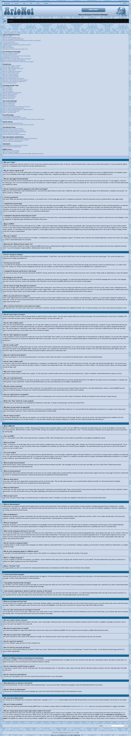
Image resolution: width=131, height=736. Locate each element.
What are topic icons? (9, 98)
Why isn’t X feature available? (11, 152)
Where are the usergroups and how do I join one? (16, 106)
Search (125, 3)
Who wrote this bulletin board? (11, 151)
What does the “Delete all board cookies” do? (15, 49)
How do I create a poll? (9, 70)
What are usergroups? (9, 105)
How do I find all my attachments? (12, 147)
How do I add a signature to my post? (13, 68)
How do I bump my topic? (10, 83)
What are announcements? (10, 94)
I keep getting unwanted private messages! (14, 118)
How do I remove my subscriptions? (12, 141)
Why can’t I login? (7, 36)
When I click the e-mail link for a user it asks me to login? (18, 61)
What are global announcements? (12, 92)
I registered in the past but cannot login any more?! (17, 45)
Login (5, 17)
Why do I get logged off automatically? (13, 39)
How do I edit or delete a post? (11, 67)
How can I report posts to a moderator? (13, 78)
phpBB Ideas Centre (82, 706)
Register (11, 17)
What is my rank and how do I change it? (14, 60)
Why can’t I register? (8, 47)
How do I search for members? (11, 133)
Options (18, 17)
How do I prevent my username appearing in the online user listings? (22, 40)
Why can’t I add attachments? (11, 75)
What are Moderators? (9, 104)
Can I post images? (8, 91)
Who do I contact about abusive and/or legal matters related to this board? (23, 153)
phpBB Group (52, 700)
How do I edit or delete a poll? (11, 73)
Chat (31, 3)
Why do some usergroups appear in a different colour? (18, 109)
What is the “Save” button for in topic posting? (15, 80)
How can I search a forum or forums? (13, 128)
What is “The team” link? (9, 112)
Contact (46, 3)
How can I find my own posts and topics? (14, 134)
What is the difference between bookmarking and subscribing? (20, 138)
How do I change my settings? (11, 53)
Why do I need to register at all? (11, 37)
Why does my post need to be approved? (14, 81)
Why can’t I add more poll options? (12, 71)
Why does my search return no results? (13, 130)
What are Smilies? (8, 90)
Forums (16, 3)
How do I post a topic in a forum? (12, 65)
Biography (7, 3)
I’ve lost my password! (9, 42)
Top (3, 167)
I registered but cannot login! (10, 43)
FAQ (24, 3)
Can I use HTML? (7, 88)
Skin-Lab (74, 732)
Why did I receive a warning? (11, 77)
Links (38, 3)
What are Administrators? (10, 102)
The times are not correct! (10, 54)
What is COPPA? (7, 46)
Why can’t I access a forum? (10, 74)
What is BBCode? (7, 87)
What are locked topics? (9, 97)
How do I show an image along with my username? (17, 59)
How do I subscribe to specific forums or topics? (16, 140)
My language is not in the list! (11, 57)
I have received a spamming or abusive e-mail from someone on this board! (23, 119)
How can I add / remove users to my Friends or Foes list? (18, 124)
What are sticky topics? (9, 95)
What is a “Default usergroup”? (11, 111)
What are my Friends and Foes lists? (13, 123)
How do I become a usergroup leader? (13, 108)
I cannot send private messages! (12, 116)
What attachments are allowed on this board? (15, 145)
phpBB (58, 735)
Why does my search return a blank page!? (14, 131)
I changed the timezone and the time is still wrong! (16, 56)
